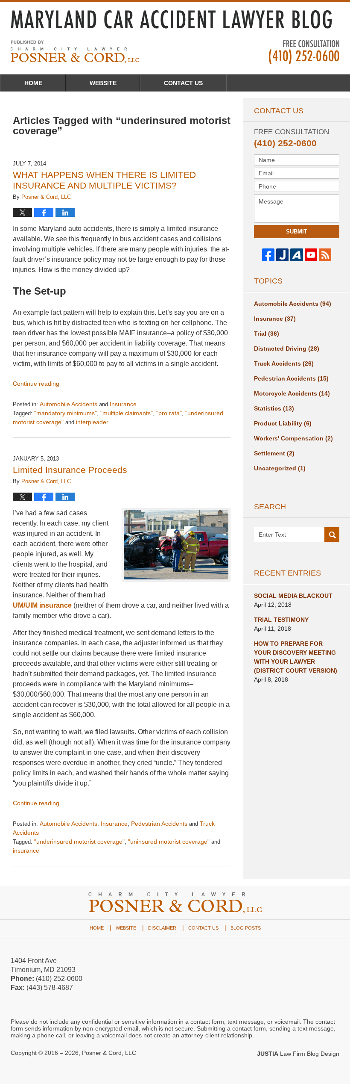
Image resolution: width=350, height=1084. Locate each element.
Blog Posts (245, 927)
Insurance (123, 404)
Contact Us (183, 83)
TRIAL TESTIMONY (281, 619)
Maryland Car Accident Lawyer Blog (75, 51)
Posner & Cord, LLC (109, 1052)
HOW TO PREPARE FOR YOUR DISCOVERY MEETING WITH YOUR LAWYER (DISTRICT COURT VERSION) (295, 657)
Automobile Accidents (68, 404)
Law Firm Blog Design (298, 1053)
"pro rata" (169, 413)
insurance (26, 850)
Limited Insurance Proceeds (70, 470)
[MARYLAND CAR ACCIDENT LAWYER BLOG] (175, 19)
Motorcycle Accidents (292, 393)
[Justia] (282, 254)
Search (331, 535)
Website (103, 83)
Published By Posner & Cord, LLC (303, 52)
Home (33, 83)
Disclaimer (162, 927)
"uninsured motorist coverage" (169, 841)
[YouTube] (311, 254)
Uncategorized (280, 468)
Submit (296, 231)
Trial (266, 333)
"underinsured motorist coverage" (79, 841)
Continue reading (36, 383)
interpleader (92, 422)
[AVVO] (296, 254)
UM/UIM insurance (42, 605)
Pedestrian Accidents (159, 823)
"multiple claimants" (126, 413)
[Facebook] (268, 254)
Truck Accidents (284, 363)
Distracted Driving (286, 348)
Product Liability (283, 423)
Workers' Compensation (293, 438)
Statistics (274, 408)
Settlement (274, 453)
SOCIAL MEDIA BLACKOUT (293, 595)
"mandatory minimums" (65, 413)
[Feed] (325, 254)
